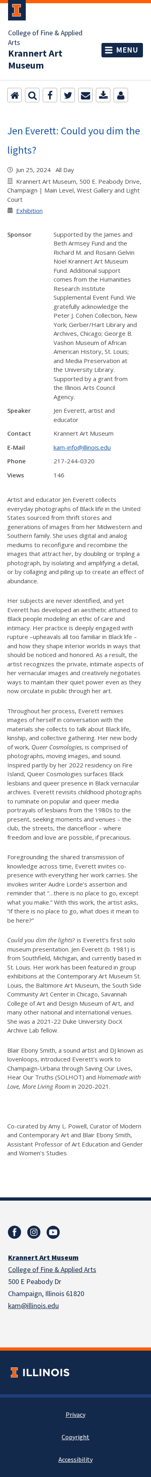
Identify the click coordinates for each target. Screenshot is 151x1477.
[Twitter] (67, 95)
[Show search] (32, 95)
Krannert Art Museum (35, 60)
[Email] (85, 95)
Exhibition (29, 211)
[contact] (121, 95)
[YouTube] (53, 1232)
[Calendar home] (14, 95)
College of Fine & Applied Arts (45, 38)
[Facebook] (50, 95)
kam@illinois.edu (33, 1306)
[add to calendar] (103, 95)
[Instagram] (34, 1232)
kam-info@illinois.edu (82, 447)
